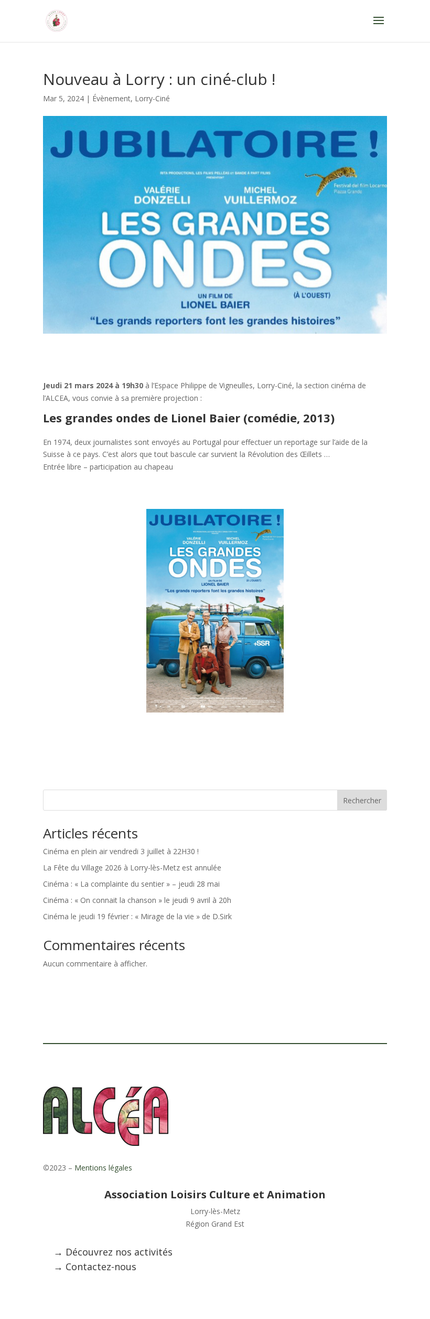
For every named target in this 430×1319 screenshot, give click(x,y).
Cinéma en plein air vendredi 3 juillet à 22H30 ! (121, 851)
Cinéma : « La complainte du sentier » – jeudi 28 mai (131, 884)
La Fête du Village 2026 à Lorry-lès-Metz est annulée (132, 868)
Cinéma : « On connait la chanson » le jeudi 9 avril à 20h (137, 900)
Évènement (111, 98)
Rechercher (362, 800)
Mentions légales (103, 1168)
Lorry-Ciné (152, 98)
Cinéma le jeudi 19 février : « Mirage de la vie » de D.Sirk (137, 916)
